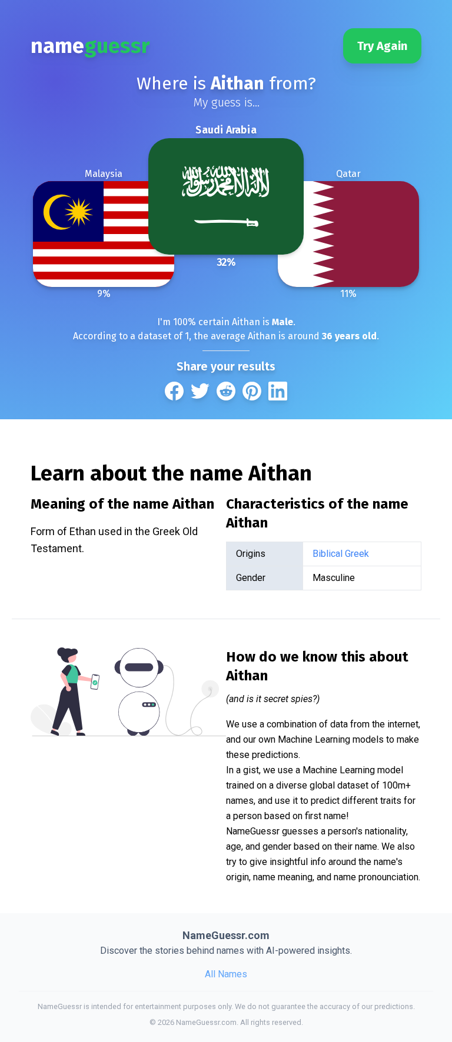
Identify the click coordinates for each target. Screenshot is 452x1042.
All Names (226, 974)
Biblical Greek (341, 553)
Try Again (382, 46)
